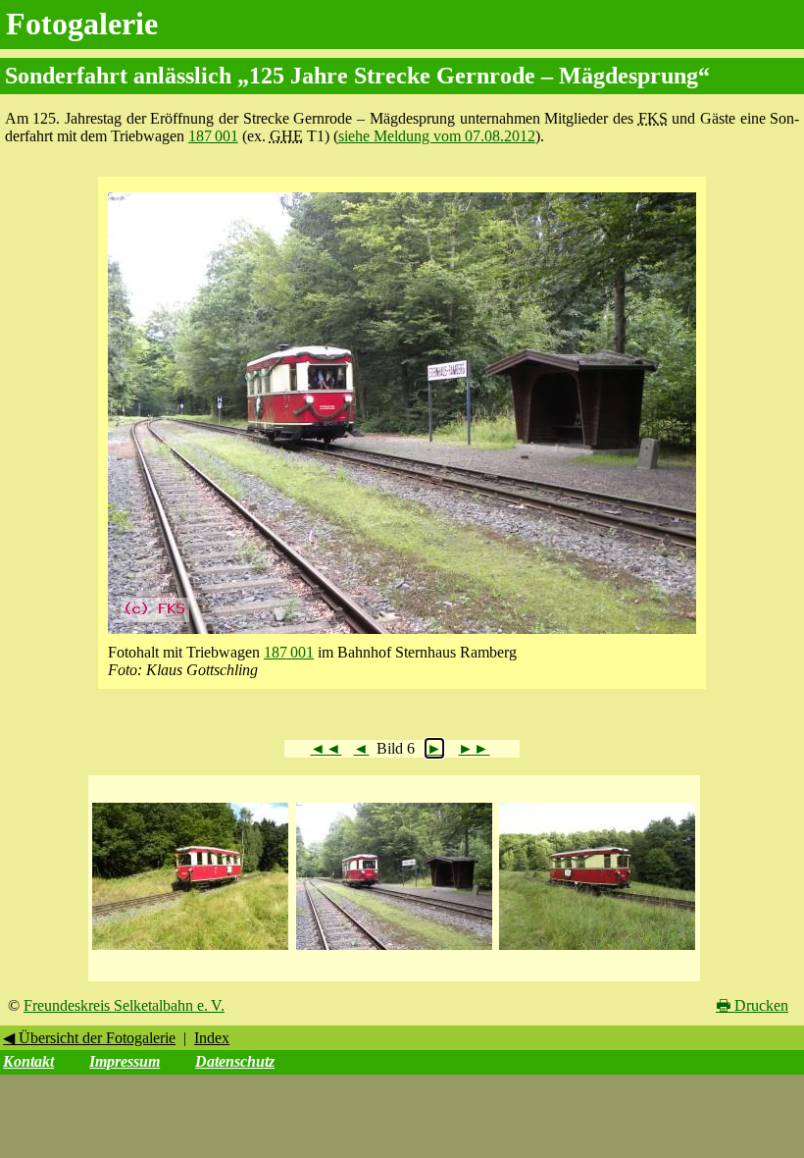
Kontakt (28, 1061)
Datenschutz (235, 1061)
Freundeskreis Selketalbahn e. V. (124, 1005)
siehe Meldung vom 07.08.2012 (436, 136)
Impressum (124, 1061)
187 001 (213, 136)
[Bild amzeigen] (190, 950)
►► (473, 748)
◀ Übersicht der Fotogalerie (89, 1037)
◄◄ (325, 748)
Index (211, 1037)
